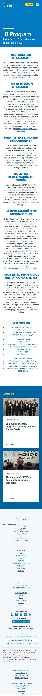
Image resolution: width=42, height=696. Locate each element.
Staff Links (21, 571)
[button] (37, 4)
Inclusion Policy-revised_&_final (23, 335)
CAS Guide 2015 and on (23, 359)
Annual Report (21, 556)
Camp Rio (21, 558)
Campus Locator (21, 593)
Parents (21, 603)
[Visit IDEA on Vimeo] (30, 614)
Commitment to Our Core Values (21, 563)
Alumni (21, 553)
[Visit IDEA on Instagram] (16, 614)
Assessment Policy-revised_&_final (23, 361)
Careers (21, 561)
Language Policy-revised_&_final (23, 332)
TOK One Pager (23, 330)
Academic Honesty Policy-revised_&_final (23, 368)
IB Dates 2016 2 (23, 342)
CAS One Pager (23, 354)
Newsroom (21, 568)
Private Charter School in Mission (21, 640)
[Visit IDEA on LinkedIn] (25, 614)
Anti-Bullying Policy (21, 686)
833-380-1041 (28, 629)
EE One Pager (23, 352)
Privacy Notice (22, 688)
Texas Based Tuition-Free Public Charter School (21, 643)
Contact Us (21, 566)
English (27, 694)
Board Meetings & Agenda (21, 670)
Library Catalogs (21, 600)
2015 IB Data (23, 371)
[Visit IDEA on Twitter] (21, 614)
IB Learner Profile (23, 339)
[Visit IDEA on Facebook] (12, 614)
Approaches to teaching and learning (23, 366)
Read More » (10, 445)
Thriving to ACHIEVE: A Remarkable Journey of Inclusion (18, 480)
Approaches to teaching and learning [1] (23, 364)
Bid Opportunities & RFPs (21, 588)
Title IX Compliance (21, 678)
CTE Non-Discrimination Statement (21, 683)
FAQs (21, 595)
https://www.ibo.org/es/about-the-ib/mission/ (21, 268)
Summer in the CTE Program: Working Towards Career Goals (21, 426)
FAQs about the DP (23, 349)
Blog (21, 590)
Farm (21, 598)
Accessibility (22, 691)
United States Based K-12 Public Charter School (21, 637)
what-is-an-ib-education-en (23, 327)
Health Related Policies (21, 675)
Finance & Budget (21, 673)
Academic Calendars (21, 585)
